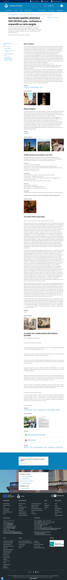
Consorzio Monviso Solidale (38, 544)
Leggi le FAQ (5, 547)
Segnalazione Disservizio (7, 551)
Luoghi (56, 505)
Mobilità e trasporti (34, 507)
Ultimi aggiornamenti (6, 564)
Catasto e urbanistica (22, 512)
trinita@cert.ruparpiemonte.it (10, 525)
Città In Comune (53, 575)
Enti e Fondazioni (6, 510)
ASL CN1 (20, 547)
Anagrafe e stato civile (22, 507)
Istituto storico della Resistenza (39, 547)
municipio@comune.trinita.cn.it (10, 527)
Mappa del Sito (5, 567)
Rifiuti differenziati (37, 542)
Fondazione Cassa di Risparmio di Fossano (26, 542)
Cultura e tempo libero (22, 513)
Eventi (56, 503)
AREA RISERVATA (33, 578)
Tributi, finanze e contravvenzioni (37, 510)
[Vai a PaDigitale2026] (57, 495)
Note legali (5, 559)
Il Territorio (56, 507)
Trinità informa (46, 505)
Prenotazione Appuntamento (8, 549)
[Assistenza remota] (57, 575)
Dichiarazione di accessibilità (8, 542)
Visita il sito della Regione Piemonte (25, 541)
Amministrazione (15, 14)
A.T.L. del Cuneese (37, 546)
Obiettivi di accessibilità (7, 544)
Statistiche (5, 566)
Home (9, 14)
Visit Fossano (36, 541)
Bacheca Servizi (6, 554)
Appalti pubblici (21, 508)
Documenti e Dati (6, 508)
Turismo (32, 512)
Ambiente (20, 505)
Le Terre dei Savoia (22, 544)
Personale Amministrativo (7, 512)
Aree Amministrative (6, 505)
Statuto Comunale (6, 556)
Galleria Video (57, 510)
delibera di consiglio (31, 440)
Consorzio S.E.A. (21, 546)
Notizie (45, 503)
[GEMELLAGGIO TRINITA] (26, 435)
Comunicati (46, 507)
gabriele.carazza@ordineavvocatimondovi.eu (43, 534)
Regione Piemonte (7, 1)
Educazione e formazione (23, 515)
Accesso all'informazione (42, 10)
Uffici (4, 507)
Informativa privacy (6, 557)
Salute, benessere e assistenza (36, 508)
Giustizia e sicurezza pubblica (36, 503)
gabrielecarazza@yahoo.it (40, 533)
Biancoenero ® (37, 577)
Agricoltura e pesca (22, 503)
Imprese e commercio (35, 505)
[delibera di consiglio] (26, 440)
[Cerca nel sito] (61, 6)
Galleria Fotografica (58, 508)
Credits (4, 562)
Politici (4, 513)
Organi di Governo (6, 503)
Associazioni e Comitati (59, 515)
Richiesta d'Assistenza (7, 552)
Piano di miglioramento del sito (8, 546)
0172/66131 (6, 522)
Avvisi (45, 508)
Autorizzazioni (21, 510)
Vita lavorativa (33, 513)
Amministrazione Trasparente (8, 541)
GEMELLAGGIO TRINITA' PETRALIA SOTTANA (36, 435)
